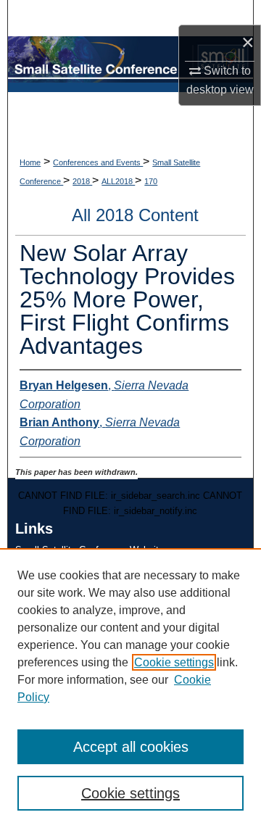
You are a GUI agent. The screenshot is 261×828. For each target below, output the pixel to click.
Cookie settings (174, 662)
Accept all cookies (130, 747)
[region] (130, 688)
